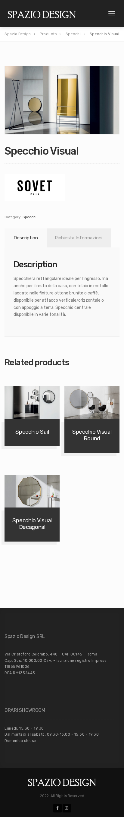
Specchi (29, 217)
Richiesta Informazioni (78, 237)
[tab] (25, 237)
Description (26, 237)
